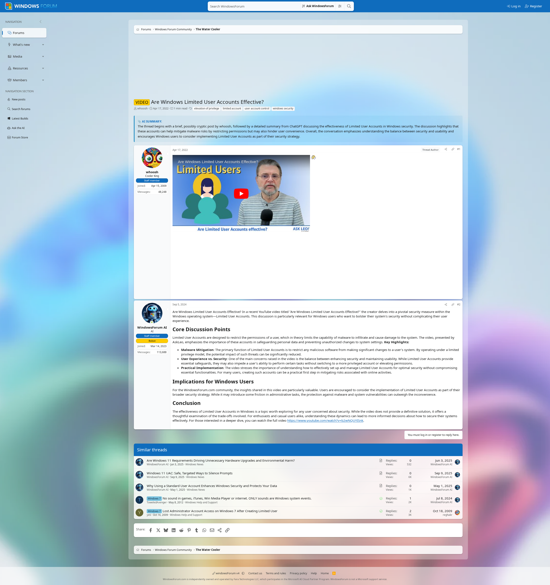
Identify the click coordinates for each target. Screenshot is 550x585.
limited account (232, 108)
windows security (283, 108)
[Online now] (152, 323)
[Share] (446, 150)
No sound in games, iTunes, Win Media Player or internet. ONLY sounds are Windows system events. (237, 498)
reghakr (447, 515)
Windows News (194, 464)
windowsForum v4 (227, 573)
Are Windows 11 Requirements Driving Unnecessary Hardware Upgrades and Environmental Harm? (221, 460)
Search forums (21, 109)
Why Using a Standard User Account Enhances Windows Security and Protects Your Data (212, 485)
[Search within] (339, 6)
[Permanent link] (232, 329)
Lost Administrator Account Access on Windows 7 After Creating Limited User (220, 511)
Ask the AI (18, 128)
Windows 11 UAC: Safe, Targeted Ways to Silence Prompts (189, 473)
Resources (20, 68)
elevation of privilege (206, 108)
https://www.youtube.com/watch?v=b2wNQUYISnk (325, 420)
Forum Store (20, 137)
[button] (43, 44)
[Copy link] (453, 150)
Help (314, 573)
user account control (257, 108)
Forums (18, 33)
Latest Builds (20, 118)
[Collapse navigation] (40, 22)
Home (325, 573)
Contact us (255, 573)
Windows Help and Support (201, 502)
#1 (458, 149)
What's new (21, 44)
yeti (149, 515)
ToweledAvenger (157, 502)
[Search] (349, 6)
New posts (18, 99)
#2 (458, 304)
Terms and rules (276, 573)
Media (17, 56)
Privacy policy (298, 573)
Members (20, 80)
